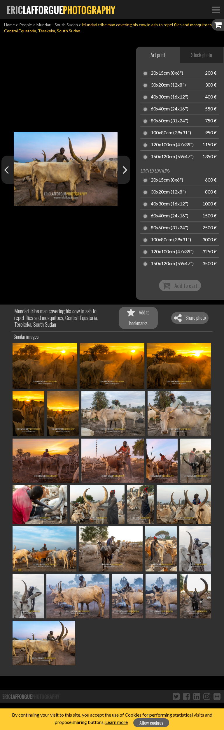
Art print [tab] (157, 55)
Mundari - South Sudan (57, 24)
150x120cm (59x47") (172, 156)
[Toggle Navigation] (216, 9)
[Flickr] (217, 696)
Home (9, 24)
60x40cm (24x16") (169, 109)
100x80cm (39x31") (171, 133)
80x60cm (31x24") (169, 121)
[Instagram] (206, 696)
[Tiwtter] (176, 696)
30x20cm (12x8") (168, 85)
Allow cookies (151, 722)
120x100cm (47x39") (172, 145)
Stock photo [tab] (201, 55)
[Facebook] (186, 696)
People (25, 24)
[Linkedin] (196, 696)
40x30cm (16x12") (169, 97)
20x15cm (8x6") (167, 73)
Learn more (116, 722)
